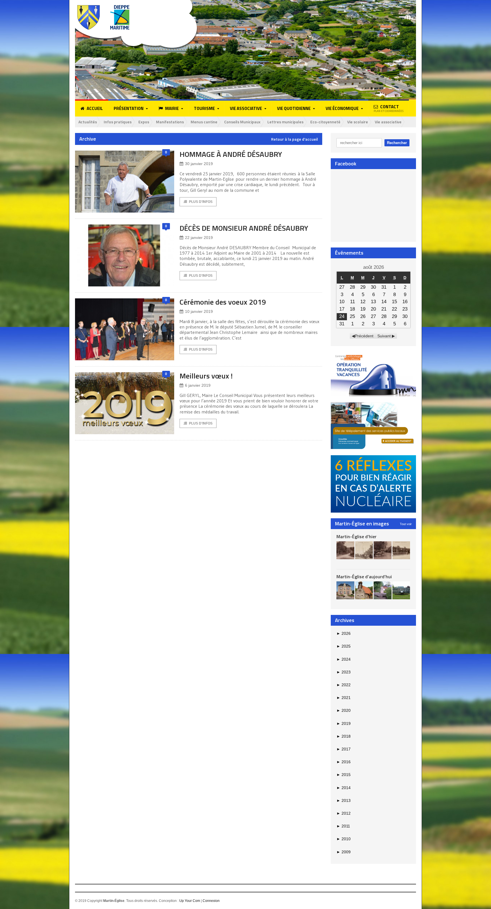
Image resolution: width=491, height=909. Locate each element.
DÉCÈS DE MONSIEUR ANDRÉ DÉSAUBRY (244, 228)
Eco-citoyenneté (325, 122)
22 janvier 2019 (199, 237)
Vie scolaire (357, 122)
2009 (343, 852)
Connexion (211, 901)
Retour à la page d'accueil (294, 139)
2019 (343, 723)
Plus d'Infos (201, 202)
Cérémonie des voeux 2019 (223, 301)
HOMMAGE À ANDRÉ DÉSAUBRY (231, 154)
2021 (343, 697)
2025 (343, 646)
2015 (343, 774)
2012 (343, 813)
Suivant (384, 336)
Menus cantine (204, 122)
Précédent (364, 336)
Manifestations (170, 122)
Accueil (95, 108)
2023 (343, 672)
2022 (343, 685)
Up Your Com (189, 901)
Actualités (87, 122)
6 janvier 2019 (198, 385)
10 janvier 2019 (199, 311)
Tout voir (406, 524)
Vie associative (388, 122)
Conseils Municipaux (242, 122)
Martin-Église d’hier (356, 536)
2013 (343, 800)
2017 (343, 749)
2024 (343, 659)
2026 (343, 633)
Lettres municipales (285, 122)
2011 (343, 826)
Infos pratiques (118, 122)
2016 (343, 762)
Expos (143, 122)
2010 (343, 839)
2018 (343, 736)
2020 (343, 710)
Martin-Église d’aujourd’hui (364, 576)
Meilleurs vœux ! (206, 375)
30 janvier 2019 (199, 163)
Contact (388, 108)
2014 (343, 787)
